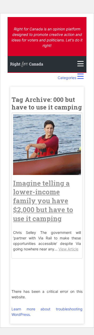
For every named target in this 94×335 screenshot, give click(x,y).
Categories (67, 77)
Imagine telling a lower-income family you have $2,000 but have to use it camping (43, 201)
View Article (68, 249)
